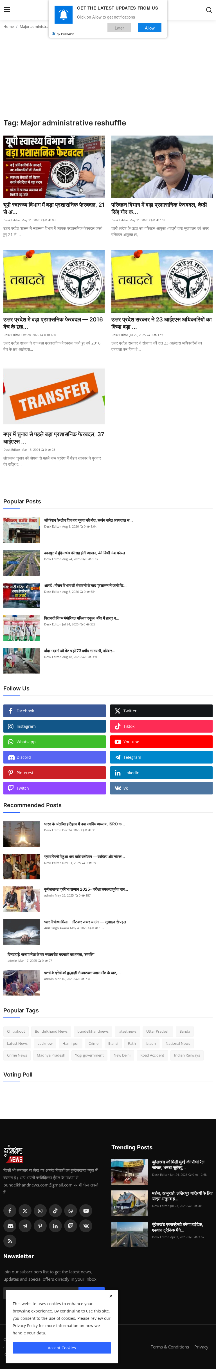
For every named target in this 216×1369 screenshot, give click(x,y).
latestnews (127, 1031)
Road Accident (152, 1055)
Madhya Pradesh (51, 1055)
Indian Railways (187, 1055)
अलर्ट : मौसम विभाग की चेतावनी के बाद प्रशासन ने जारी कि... (85, 585)
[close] (110, 1296)
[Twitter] (25, 1210)
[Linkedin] (55, 1225)
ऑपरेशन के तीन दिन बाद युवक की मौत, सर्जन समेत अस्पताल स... (88, 520)
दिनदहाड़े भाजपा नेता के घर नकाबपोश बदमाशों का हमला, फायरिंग (51, 954)
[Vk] (85, 1225)
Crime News (17, 1055)
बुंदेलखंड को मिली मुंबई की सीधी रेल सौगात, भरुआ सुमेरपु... (178, 1164)
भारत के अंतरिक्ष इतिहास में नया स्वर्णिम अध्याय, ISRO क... (84, 823)
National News (178, 1043)
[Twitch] (70, 1225)
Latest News (17, 1043)
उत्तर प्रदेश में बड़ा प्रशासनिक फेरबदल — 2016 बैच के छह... (53, 323)
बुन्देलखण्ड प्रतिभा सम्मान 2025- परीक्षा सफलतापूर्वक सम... (86, 889)
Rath (132, 1043)
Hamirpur (70, 1043)
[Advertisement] (108, 76)
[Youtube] (85, 1210)
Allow (150, 28)
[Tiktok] (55, 1210)
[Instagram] (40, 1210)
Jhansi (113, 1043)
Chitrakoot (16, 1031)
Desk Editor (11, 220)
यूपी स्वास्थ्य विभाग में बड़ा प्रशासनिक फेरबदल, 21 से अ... (54, 208)
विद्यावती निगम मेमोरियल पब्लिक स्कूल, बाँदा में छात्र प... (81, 618)
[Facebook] (9, 1210)
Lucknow (45, 1043)
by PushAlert (65, 33)
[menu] (7, 10)
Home (8, 26)
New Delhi (122, 1055)
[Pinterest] (40, 1225)
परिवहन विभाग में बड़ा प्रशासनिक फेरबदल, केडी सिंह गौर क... (159, 208)
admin (49, 895)
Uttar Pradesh (158, 1031)
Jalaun (151, 1043)
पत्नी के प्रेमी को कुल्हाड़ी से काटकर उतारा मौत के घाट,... (82, 972)
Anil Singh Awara (56, 928)
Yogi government (89, 1055)
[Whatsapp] (70, 1210)
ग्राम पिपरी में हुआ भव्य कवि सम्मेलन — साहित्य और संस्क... (84, 856)
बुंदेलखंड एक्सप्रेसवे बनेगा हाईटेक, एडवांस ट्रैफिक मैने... (177, 1227)
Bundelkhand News (51, 1031)
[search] (209, 10)
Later (119, 28)
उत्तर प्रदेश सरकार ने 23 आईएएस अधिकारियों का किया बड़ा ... (161, 323)
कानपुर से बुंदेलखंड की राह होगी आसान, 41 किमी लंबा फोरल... (86, 552)
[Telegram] (25, 1225)
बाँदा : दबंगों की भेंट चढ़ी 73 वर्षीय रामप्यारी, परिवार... (79, 650)
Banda (184, 1031)
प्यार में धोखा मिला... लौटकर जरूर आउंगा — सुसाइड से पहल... (86, 921)
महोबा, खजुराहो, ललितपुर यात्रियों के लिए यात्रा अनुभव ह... (182, 1195)
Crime (93, 1043)
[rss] (9, 1241)
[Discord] (9, 1225)
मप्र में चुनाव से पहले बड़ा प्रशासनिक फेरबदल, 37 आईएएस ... (53, 438)
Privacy (201, 1347)
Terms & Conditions (170, 1347)
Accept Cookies (62, 1347)
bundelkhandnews (93, 1031)
